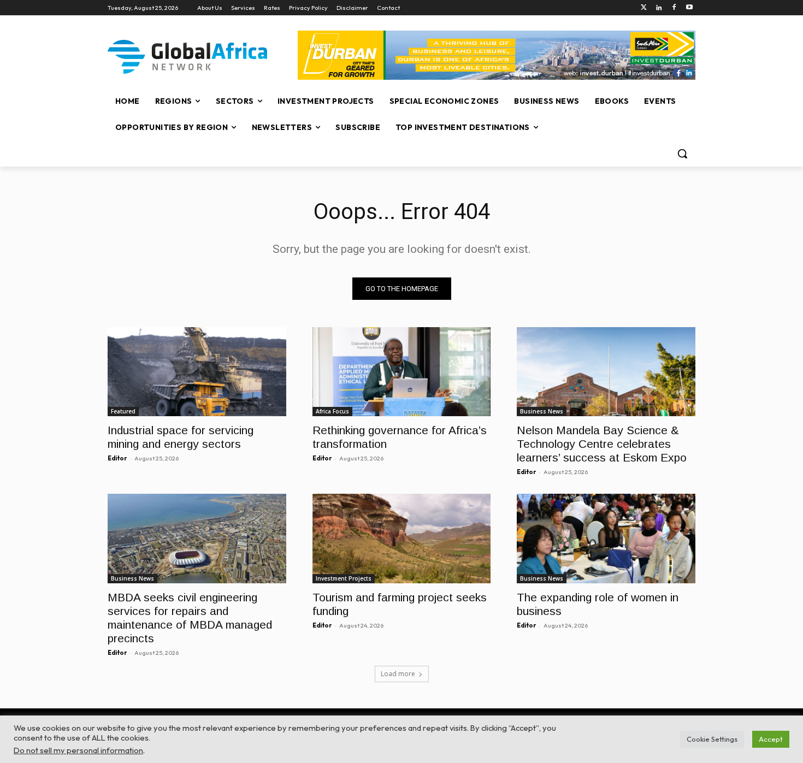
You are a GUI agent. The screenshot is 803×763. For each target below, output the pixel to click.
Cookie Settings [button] (712, 739)
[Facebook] (674, 8)
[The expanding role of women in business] (606, 538)
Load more (398, 673)
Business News (541, 411)
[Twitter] (643, 8)
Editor (117, 458)
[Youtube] (689, 8)
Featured (123, 411)
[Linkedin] (659, 8)
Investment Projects (343, 578)
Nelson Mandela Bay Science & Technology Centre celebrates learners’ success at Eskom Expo (602, 444)
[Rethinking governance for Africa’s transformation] (401, 371)
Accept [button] (771, 739)
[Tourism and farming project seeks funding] (401, 538)
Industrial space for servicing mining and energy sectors (180, 437)
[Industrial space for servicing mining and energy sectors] (197, 371)
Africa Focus (332, 411)
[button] (682, 153)
